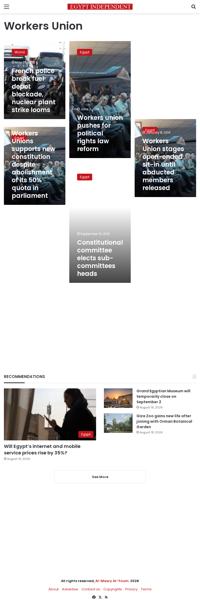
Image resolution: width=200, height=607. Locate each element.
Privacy (131, 589)
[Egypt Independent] (100, 7)
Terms (146, 589)
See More (100, 476)
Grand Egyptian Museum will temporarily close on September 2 (163, 396)
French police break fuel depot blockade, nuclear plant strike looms (33, 90)
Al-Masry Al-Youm (112, 580)
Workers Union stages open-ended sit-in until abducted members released (163, 164)
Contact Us (91, 589)
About (53, 589)
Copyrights (112, 589)
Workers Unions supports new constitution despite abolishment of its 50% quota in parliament (33, 164)
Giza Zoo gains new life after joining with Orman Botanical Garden (164, 421)
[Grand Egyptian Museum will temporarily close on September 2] (118, 398)
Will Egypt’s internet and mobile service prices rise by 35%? (42, 449)
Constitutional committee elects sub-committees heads (100, 258)
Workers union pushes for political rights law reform (100, 133)
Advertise (70, 589)
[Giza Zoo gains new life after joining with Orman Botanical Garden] (118, 423)
